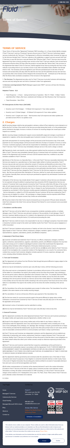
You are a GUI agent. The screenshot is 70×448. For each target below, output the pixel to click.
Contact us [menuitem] (6, 414)
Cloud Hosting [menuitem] (7, 400)
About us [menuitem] (5, 411)
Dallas (27, 410)
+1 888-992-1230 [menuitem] (63, 2)
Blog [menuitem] (4, 407)
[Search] (63, 8)
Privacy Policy (43, 431)
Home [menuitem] (4, 390)
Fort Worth (33, 410)
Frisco (39, 410)
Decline (58, 440)
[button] (67, 8)
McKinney (28, 412)
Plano (34, 412)
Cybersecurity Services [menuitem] (9, 397)
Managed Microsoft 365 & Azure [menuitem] (12, 404)
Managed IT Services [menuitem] (9, 393)
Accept (44, 440)
